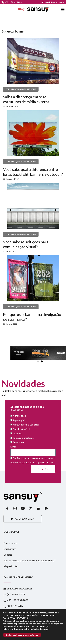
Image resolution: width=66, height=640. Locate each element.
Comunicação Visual (16, 89)
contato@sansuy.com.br (54, 2)
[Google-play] (46, 508)
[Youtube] (23, 508)
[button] (38, 361)
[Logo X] (30, 508)
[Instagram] (15, 508)
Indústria (31, 89)
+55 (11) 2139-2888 (13, 2)
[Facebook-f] (7, 508)
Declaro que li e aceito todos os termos (22, 635)
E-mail (13, 446)
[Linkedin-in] (38, 508)
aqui (46, 629)
